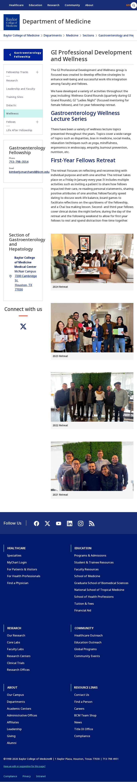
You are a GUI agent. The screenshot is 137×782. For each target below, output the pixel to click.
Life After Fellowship (19, 130)
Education (35, 5)
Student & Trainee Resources (94, 562)
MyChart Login (17, 562)
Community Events (87, 656)
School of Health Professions (94, 597)
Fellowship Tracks (17, 72)
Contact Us (81, 695)
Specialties (14, 555)
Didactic (11, 105)
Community (72, 5)
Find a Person (83, 702)
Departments (53, 35)
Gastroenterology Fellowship (27, 54)
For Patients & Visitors (22, 569)
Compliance (82, 736)
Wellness (12, 113)
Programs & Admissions (90, 555)
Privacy (26, 776)
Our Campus (15, 695)
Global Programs (85, 649)
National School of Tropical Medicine (99, 590)
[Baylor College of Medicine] (12, 22)
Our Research (16, 635)
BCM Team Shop (85, 715)
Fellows (11, 121)
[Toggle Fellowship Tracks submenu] (37, 72)
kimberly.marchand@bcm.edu (29, 172)
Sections (88, 35)
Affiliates (13, 722)
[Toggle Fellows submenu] (37, 122)
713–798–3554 (18, 162)
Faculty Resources (86, 569)
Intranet (41, 776)
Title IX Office (83, 729)
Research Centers (19, 656)
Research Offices (18, 670)
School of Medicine (87, 576)
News (78, 722)
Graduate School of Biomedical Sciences (101, 583)
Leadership (14, 729)
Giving (11, 736)
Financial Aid (82, 610)
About (89, 5)
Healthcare (16, 5)
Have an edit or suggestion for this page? (24, 766)
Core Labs (13, 642)
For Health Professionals (23, 576)
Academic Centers (19, 709)
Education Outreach (88, 642)
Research (53, 5)
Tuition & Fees (84, 604)
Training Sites (14, 97)
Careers (79, 709)
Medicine (72, 35)
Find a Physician (17, 583)
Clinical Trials (15, 663)
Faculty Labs (15, 649)
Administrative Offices (22, 715)
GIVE (129, 5)
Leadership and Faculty (20, 88)
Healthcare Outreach (88, 635)
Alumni (11, 743)
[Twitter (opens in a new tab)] (23, 326)
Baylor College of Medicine (21, 35)
